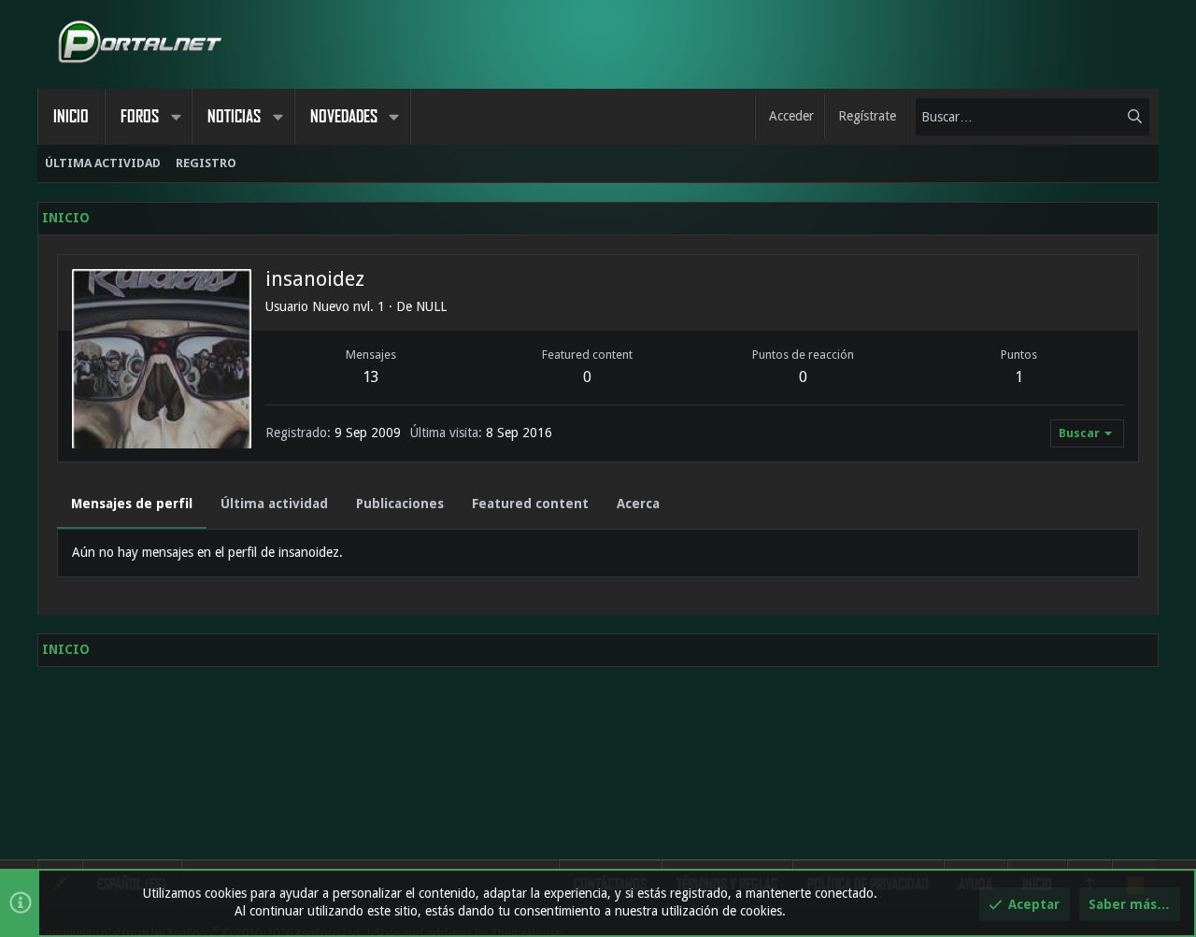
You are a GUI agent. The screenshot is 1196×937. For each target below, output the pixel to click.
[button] (176, 116)
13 (371, 377)
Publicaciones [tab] (400, 503)
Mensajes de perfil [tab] (131, 503)
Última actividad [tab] (274, 503)
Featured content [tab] (530, 503)
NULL (431, 306)
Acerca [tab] (638, 503)
